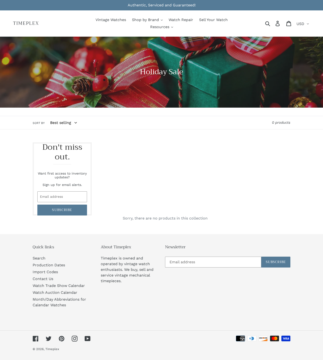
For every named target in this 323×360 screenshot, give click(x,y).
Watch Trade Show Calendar (59, 285)
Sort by (39, 123)
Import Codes (45, 272)
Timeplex (26, 23)
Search (39, 258)
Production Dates (49, 265)
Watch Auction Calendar (55, 292)
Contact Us (43, 279)
